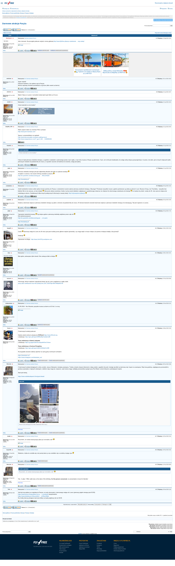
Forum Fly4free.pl (83, 543)
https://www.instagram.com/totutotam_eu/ (30, 357)
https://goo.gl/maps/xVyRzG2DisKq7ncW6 (37, 348)
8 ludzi (39, 432)
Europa (22, 13)
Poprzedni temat (159, 32)
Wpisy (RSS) (82, 549)
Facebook (99, 543)
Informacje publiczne (119, 550)
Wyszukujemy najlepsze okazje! (164, 3)
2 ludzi (50, 360)
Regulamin (164, 8)
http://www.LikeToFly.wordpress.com (41, 239)
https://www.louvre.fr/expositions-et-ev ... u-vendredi (33, 494)
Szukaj (171, 8)
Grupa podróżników (101, 550)
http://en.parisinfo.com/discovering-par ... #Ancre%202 (33, 175)
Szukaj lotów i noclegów (65, 545)
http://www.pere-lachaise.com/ (26, 131)
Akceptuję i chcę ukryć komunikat (164, 20)
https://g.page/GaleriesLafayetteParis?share (38, 342)
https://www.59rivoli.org (50, 335)
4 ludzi (39, 360)
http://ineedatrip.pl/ (23, 179)
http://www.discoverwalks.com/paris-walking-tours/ (32, 137)
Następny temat (167, 32)
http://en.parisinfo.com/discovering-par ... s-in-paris (32, 218)
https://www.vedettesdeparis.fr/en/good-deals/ (31, 376)
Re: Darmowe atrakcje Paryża (31, 78)
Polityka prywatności (119, 547)
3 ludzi (39, 461)
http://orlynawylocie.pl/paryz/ (77, 193)
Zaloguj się (6, 8)
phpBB (79, 533)
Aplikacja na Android (84, 547)
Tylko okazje (62, 549)
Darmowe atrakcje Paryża (14, 23)
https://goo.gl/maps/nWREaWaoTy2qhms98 (37, 337)
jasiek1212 (40, 324)
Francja (27, 13)
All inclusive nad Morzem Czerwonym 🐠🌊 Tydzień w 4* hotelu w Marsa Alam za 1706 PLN (87, 71)
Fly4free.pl (9, 3)
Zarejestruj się (15, 8)
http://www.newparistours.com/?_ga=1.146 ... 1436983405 (35, 139)
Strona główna (5, 13)
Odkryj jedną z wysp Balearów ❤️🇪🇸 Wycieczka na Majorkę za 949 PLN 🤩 (115, 71)
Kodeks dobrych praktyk (120, 549)
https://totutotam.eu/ (24, 355)
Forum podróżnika (14, 13)
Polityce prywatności (21, 17)
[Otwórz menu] (2, 3)
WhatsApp (99, 549)
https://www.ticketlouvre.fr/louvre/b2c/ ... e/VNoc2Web (33, 496)
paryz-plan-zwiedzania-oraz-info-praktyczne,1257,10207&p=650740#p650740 (40, 283)
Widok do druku (7, 32)
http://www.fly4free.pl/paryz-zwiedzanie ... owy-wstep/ (69, 41)
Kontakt (61, 552)
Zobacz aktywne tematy (23, 11)
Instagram (99, 545)
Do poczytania (63, 550)
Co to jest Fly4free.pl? (64, 543)
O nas (115, 543)
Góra (4, 50)
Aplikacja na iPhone (84, 545)
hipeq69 (40, 275)
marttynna (40, 50)
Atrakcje (32, 13)
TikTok (98, 547)
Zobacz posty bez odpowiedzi (9, 11)
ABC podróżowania (64, 547)
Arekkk (39, 485)
